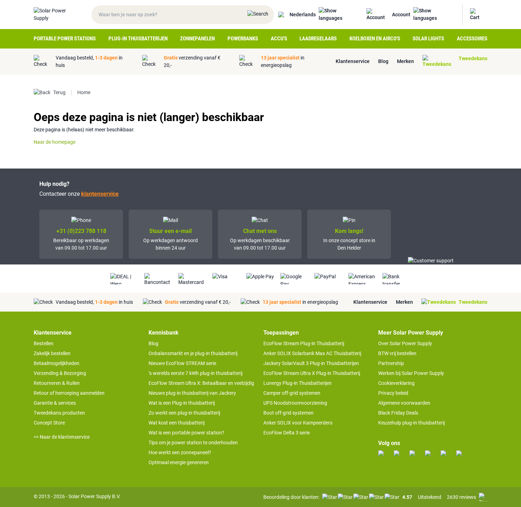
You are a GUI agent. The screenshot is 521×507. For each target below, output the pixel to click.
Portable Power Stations (65, 38)
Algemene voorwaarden (404, 403)
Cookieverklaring (396, 383)
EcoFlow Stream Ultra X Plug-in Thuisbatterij (311, 373)
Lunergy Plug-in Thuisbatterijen (297, 383)
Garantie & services (55, 403)
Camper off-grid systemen (291, 393)
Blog (383, 61)
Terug (59, 92)
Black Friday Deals (398, 413)
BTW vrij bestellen (397, 353)
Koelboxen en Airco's (374, 38)
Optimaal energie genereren (179, 462)
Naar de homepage (54, 142)
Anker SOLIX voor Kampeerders (297, 423)
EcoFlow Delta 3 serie (286, 432)
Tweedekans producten (59, 413)
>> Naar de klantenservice (62, 437)
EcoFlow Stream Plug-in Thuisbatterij (303, 343)
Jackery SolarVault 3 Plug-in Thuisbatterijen (311, 363)
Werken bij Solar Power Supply (411, 373)
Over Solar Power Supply (405, 343)
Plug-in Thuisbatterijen (138, 38)
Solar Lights (428, 38)
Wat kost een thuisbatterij (177, 423)
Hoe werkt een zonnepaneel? (180, 452)
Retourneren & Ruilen (57, 383)
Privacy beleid (393, 393)
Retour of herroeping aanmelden (69, 393)
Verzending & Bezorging (60, 373)
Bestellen (44, 343)
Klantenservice (353, 61)
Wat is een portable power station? (186, 432)
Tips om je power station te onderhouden (193, 442)
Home (83, 92)
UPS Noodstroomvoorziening (295, 403)
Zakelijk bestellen (52, 353)
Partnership (391, 363)
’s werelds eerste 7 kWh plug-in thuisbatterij (195, 373)
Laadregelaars (318, 38)
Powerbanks (243, 38)
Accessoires (472, 38)
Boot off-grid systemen (288, 413)
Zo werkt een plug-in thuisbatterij (184, 413)
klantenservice (100, 193)
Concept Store (49, 423)
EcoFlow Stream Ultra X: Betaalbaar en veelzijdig (201, 383)
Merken (405, 61)
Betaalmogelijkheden (56, 363)
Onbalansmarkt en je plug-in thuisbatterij (193, 353)
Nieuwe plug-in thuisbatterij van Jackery (192, 393)
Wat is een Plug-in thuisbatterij (182, 403)
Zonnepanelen (197, 38)
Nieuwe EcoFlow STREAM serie (182, 363)
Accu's (279, 38)
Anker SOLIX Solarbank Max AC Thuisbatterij (312, 353)
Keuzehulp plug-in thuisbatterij (411, 423)
